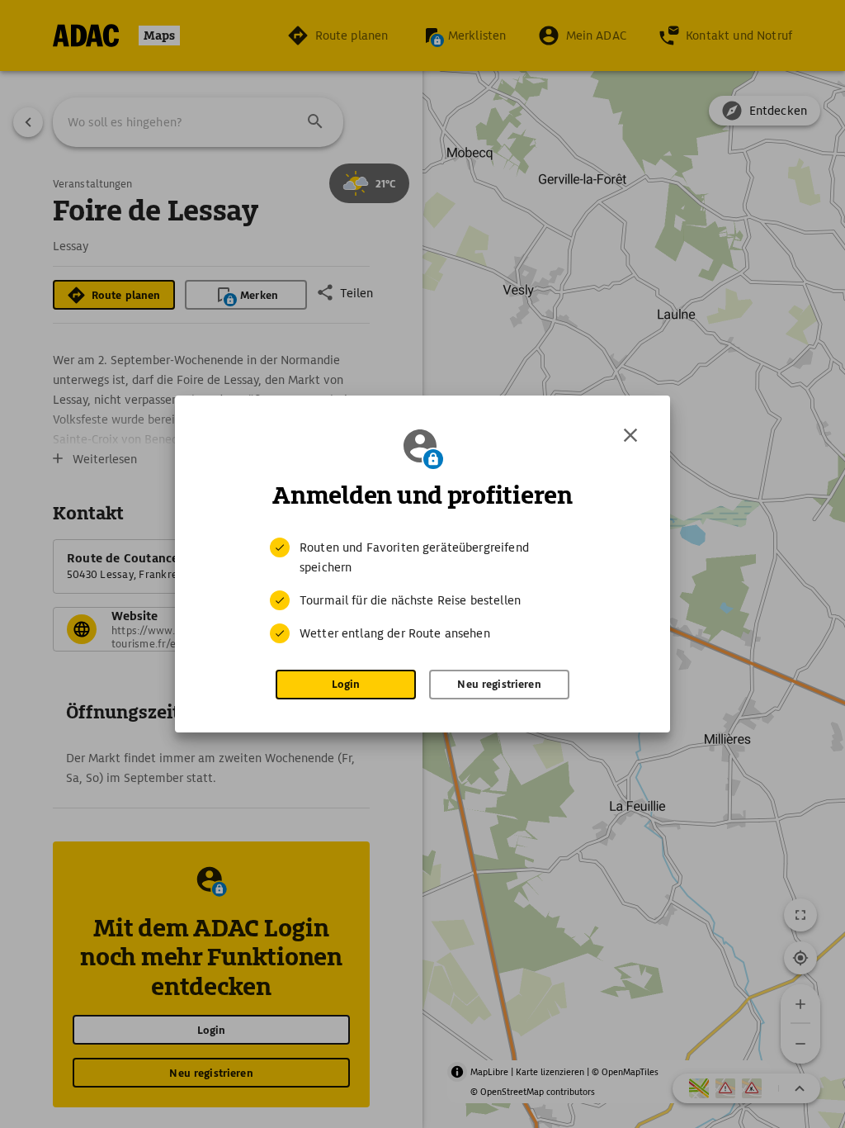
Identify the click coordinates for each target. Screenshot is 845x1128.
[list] (422, 590)
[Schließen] (630, 435)
